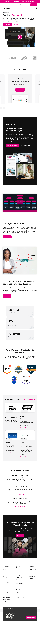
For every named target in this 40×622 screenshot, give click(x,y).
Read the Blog (6, 295)
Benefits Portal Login (20, 597)
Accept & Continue (31, 617)
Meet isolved (5, 592)
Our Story (4, 569)
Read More (7, 423)
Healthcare (31, 571)
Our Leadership (5, 594)
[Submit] (21, 4)
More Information (20, 89)
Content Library (6, 579)
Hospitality (31, 574)
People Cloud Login (19, 594)
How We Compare (6, 574)
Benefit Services (19, 577)
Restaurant (31, 578)
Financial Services (32, 569)
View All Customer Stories (28, 399)
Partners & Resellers (6, 597)
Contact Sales (18, 603)
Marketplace (18, 592)
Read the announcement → (30, 1)
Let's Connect (16, 24)
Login (27, 4)
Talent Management (19, 583)
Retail (30, 580)
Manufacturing (32, 576)
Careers (4, 603)
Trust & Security (6, 582)
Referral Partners (19, 494)
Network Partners (19, 483)
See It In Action (20, 535)
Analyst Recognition (6, 571)
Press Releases (5, 601)
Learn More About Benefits (12, 145)
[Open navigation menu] (36, 8)
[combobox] (18, 4)
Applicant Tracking (19, 570)
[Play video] (20, 37)
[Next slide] (4, 108)
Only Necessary (21, 617)
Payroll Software (19, 575)
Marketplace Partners (19, 506)
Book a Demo (33, 4)
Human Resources (19, 573)
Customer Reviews (6, 599)
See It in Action (7, 24)
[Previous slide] (1, 108)
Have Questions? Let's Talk (25, 145)
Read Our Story (7, 236)
